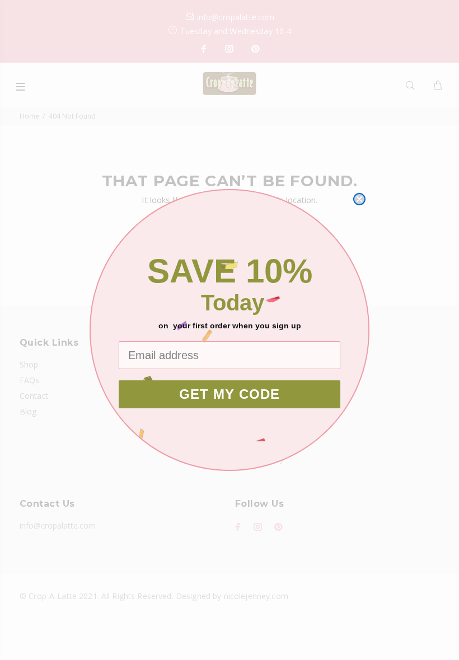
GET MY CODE (229, 394)
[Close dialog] (359, 199)
